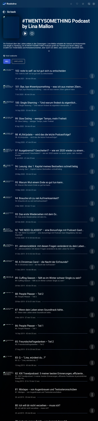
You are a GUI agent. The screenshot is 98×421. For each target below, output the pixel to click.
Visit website (11, 56)
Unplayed (18, 61)
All (6, 61)
